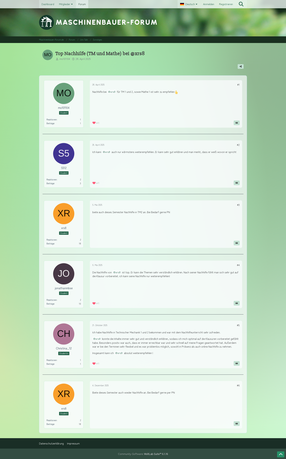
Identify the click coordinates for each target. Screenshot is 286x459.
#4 (238, 265)
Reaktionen (52, 119)
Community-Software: (143, 454)
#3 (238, 205)
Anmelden (208, 4)
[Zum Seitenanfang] (280, 454)
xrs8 (112, 92)
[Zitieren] (237, 123)
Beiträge (50, 123)
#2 (238, 145)
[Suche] (241, 4)
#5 (238, 325)
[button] (189, 4)
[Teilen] (241, 66)
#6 (238, 385)
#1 (238, 84)
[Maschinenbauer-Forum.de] (143, 22)
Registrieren (226, 4)
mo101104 (64, 59)
